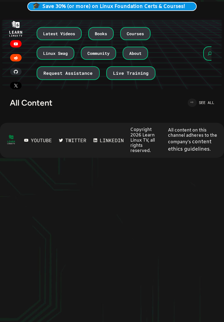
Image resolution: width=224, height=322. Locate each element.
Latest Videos (59, 33)
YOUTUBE (41, 140)
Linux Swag (55, 53)
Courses (135, 33)
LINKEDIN (112, 140)
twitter (75, 140)
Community (98, 53)
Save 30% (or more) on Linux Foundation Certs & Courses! (113, 6)
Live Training (131, 73)
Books (101, 33)
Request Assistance (68, 73)
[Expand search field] (209, 53)
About (135, 53)
